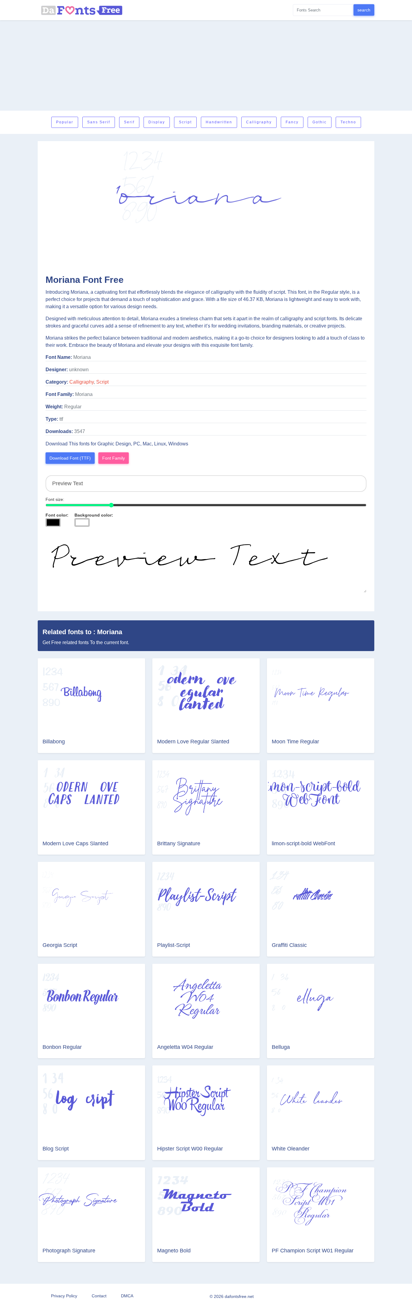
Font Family (113, 458)
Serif (129, 122)
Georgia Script (60, 945)
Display (156, 122)
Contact (99, 1295)
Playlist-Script (173, 945)
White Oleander (290, 1149)
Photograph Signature (69, 1251)
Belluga (281, 1047)
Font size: (55, 499)
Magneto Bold (174, 1251)
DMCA (127, 1295)
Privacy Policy (64, 1295)
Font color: (57, 515)
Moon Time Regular (295, 742)
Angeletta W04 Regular (185, 1047)
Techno (348, 122)
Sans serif (98, 122)
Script (185, 122)
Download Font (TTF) (70, 458)
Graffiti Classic (289, 945)
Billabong (54, 742)
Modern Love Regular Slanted (193, 742)
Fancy (292, 122)
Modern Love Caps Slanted (75, 843)
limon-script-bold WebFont (303, 843)
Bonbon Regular (62, 1047)
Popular (64, 122)
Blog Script (56, 1149)
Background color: (93, 515)
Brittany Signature (178, 843)
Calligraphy (259, 122)
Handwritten (219, 122)
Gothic (319, 122)
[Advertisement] (206, 65)
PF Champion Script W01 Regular (312, 1251)
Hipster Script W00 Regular (190, 1149)
